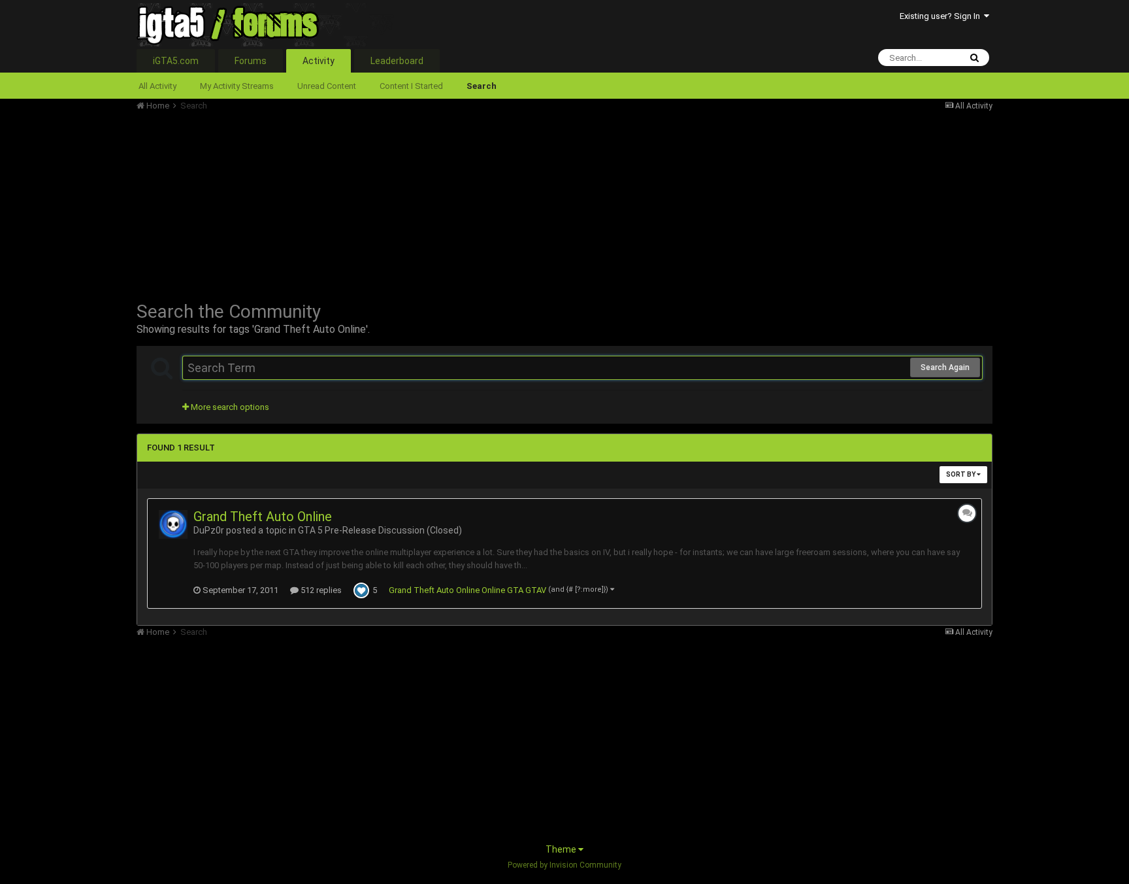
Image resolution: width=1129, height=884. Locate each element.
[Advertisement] (374, 202)
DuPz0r (208, 530)
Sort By (961, 474)
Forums (251, 61)
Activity (319, 61)
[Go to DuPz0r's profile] (173, 524)
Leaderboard (396, 61)
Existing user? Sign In (942, 16)
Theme (562, 849)
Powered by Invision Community (564, 865)
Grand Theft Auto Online (262, 516)
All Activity (157, 86)
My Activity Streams (237, 86)
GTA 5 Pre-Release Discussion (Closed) (380, 530)
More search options (229, 407)
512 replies (320, 590)
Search (481, 86)
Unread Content (326, 86)
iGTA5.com (176, 61)
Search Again (945, 367)
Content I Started (411, 86)
